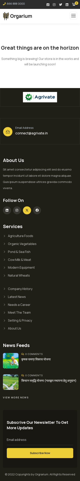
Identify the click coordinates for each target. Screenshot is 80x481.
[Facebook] (37, 210)
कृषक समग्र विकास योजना (36, 359)
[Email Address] (7, 131)
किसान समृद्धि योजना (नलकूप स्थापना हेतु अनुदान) (49, 380)
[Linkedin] (7, 210)
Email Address (24, 128)
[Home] (40, 97)
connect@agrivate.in (31, 133)
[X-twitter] (27, 210)
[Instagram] (17, 210)
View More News (16, 397)
